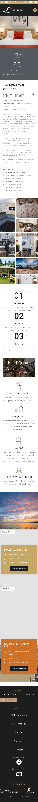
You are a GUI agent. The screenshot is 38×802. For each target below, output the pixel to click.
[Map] (19, 774)
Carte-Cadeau (19, 723)
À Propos (19, 732)
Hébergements (19, 715)
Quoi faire (19, 741)
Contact (19, 749)
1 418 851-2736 (10, 2)
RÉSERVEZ (32, 2)
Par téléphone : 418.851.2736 (19, 694)
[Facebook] (19, 762)
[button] (7, 215)
